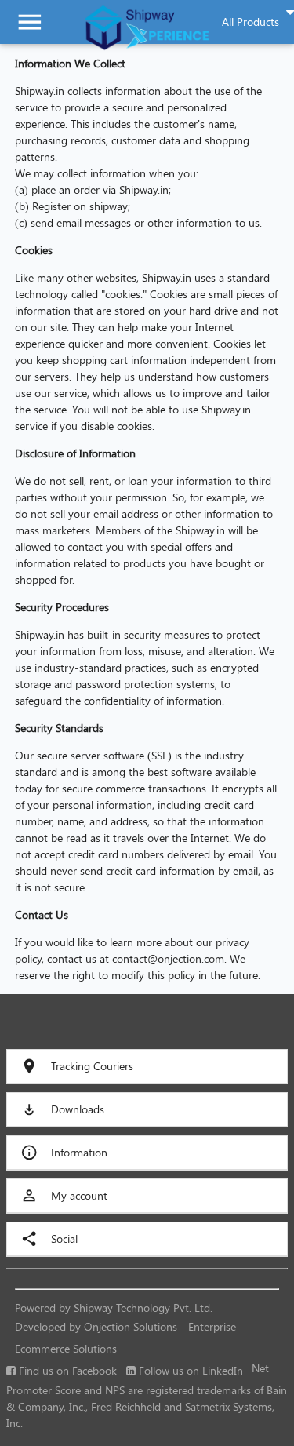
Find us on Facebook (66, 1370)
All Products (250, 21)
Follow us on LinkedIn (189, 1370)
